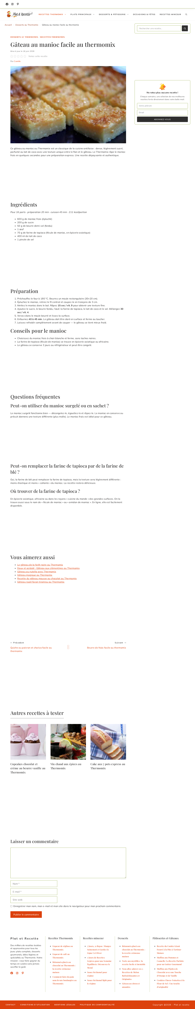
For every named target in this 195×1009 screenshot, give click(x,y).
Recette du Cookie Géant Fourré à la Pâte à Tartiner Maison (169, 949)
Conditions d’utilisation (35, 1005)
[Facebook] (7, 4)
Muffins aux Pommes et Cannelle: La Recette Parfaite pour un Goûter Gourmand (170, 961)
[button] (186, 14)
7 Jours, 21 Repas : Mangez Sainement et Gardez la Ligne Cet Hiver (99, 949)
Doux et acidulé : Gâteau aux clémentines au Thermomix (48, 568)
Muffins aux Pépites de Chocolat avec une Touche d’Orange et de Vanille (169, 972)
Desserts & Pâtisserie (112, 14)
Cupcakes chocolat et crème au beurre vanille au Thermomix (27, 768)
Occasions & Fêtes (144, 14)
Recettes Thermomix (51, 14)
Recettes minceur (170, 14)
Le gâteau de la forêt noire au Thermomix (40, 564)
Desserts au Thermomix (26, 25)
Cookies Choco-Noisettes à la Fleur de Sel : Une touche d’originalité (170, 983)
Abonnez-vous (162, 119)
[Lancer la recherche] (185, 28)
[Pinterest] (22, 973)
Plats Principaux (81, 14)
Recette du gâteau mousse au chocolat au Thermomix (47, 578)
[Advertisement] (68, 180)
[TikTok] (18, 4)
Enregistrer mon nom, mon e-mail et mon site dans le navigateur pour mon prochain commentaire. (67, 906)
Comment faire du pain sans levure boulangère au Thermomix (65, 980)
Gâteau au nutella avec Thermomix (36, 571)
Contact (11, 1005)
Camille (17, 61)
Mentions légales (64, 1005)
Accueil (8, 25)
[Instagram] (12, 4)
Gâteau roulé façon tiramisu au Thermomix (41, 581)
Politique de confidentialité (97, 1005)
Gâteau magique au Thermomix (34, 575)
